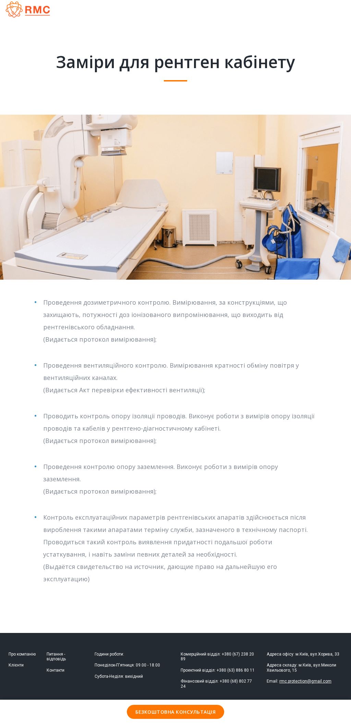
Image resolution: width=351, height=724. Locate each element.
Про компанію (22, 654)
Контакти (55, 670)
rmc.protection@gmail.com (305, 681)
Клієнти (16, 665)
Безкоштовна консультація (175, 712)
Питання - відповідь (56, 656)
